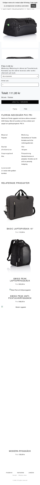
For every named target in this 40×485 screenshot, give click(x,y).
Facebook (9, 472)
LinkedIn (31, 472)
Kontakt (15, 475)
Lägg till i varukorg (20, 102)
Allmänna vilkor (23, 475)
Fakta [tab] (15, 109)
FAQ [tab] (25, 109)
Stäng (33, 6)
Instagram (20, 472)
